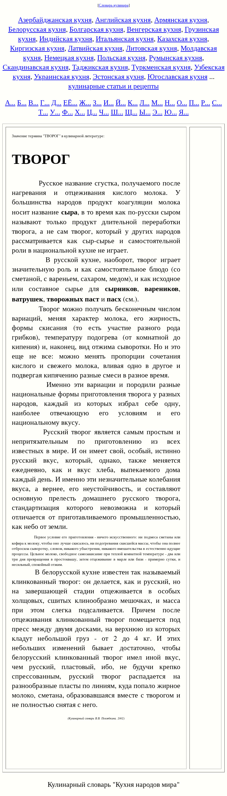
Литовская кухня (151, 48)
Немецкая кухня (69, 57)
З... (97, 102)
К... (133, 102)
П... (194, 102)
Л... (145, 102)
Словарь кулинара (114, 5)
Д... (56, 102)
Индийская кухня (65, 38)
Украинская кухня (61, 76)
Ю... (170, 112)
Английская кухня (123, 19)
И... (108, 102)
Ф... (67, 112)
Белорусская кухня (37, 29)
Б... (22, 102)
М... (157, 102)
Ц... (92, 112)
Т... (43, 112)
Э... (158, 112)
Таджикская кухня (100, 67)
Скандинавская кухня (36, 67)
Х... (80, 112)
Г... (45, 102)
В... (33, 102)
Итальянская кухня (125, 38)
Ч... (104, 112)
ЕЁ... (70, 102)
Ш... (117, 112)
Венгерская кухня (154, 29)
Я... (184, 112)
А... (10, 102)
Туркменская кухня (161, 67)
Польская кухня (121, 57)
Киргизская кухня (37, 48)
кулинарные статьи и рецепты (113, 86)
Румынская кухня (175, 57)
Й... (121, 102)
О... (182, 102)
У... (55, 112)
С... (217, 102)
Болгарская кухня (96, 29)
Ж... (85, 102)
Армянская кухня (180, 19)
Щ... (131, 112)
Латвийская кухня (95, 48)
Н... (170, 102)
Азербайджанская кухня (55, 19)
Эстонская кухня (118, 76)
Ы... (145, 112)
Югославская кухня (177, 76)
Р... (205, 102)
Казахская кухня (182, 38)
